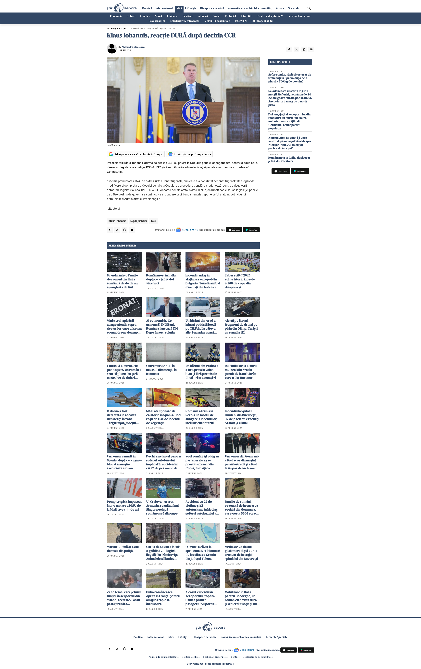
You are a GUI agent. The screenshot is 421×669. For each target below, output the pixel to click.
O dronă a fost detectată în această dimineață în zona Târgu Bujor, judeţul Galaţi (121, 417)
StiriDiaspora (113, 28)
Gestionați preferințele (215, 656)
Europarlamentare (299, 16)
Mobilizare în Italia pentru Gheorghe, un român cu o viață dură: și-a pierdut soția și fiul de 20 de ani (241, 598)
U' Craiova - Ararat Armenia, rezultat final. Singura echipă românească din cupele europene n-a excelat (163, 507)
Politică (147, 8)
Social (216, 16)
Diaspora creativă (212, 8)
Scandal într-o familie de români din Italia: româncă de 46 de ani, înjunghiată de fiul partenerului (123, 281)
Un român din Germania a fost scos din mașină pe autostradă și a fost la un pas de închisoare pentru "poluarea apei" (242, 462)
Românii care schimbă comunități (250, 8)
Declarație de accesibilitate (258, 656)
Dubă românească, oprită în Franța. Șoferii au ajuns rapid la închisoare (163, 598)
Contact (235, 656)
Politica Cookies (191, 656)
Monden (145, 16)
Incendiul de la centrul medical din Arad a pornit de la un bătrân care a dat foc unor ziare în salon (241, 372)
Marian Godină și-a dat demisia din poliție (123, 549)
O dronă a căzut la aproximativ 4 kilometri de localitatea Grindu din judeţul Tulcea (203, 553)
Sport (158, 16)
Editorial (230, 16)
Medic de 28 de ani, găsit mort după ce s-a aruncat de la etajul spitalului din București (241, 553)
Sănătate (188, 16)
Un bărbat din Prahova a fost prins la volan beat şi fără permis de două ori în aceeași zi (202, 372)
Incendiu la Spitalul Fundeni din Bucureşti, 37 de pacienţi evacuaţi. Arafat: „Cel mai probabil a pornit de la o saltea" (242, 417)
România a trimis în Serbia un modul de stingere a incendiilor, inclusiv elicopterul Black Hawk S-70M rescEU (201, 417)
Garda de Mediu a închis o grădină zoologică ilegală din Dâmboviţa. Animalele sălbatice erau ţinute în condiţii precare (163, 553)
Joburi (131, 16)
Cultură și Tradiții (261, 21)
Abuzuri (203, 16)
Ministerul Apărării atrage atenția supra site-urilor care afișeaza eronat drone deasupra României (124, 326)
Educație (172, 16)
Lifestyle (191, 8)
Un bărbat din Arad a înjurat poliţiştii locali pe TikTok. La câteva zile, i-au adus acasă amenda (201, 326)
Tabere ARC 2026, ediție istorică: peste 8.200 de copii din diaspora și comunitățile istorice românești (240, 281)
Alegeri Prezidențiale (217, 21)
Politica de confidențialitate (164, 656)
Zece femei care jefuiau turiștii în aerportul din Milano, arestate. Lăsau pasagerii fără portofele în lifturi (124, 598)
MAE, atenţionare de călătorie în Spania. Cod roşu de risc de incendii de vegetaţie (163, 417)
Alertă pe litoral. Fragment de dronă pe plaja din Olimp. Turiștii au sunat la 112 (241, 326)
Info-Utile (246, 16)
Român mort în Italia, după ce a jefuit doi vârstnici (161, 279)
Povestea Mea (157, 21)
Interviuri (241, 21)
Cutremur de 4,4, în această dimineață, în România (161, 370)
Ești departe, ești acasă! (184, 21)
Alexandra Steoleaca (133, 47)
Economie (116, 16)
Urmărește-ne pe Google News (192, 154)
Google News (190, 229)
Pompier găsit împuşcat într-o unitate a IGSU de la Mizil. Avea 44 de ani (124, 505)
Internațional (164, 8)
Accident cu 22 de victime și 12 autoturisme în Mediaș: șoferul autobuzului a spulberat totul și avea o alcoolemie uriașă (203, 507)
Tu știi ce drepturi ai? (270, 16)
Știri (179, 8)
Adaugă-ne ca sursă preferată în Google (138, 154)
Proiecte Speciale (287, 8)
